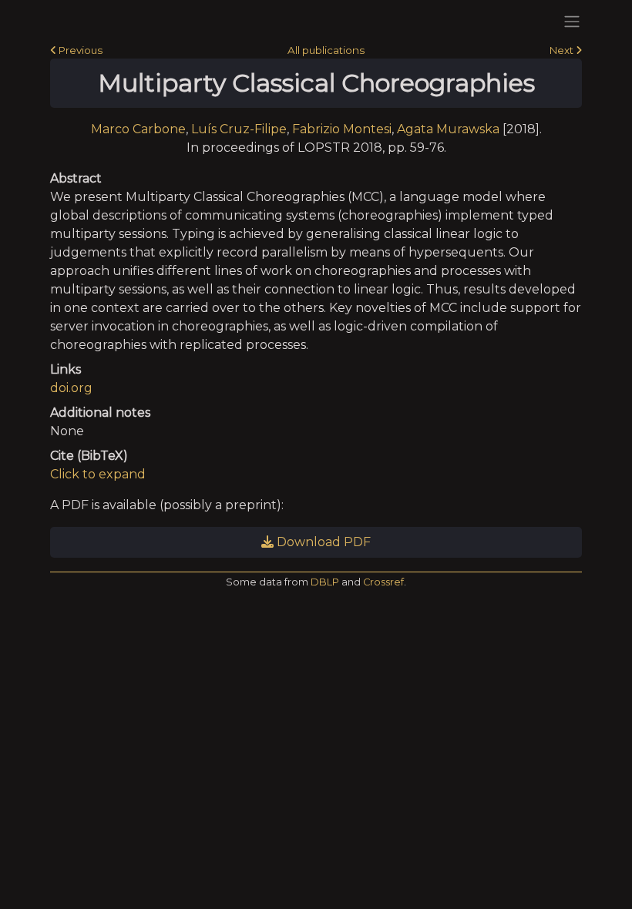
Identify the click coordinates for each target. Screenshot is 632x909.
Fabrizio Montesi (342, 129)
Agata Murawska (448, 129)
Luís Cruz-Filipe (239, 129)
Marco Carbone (138, 129)
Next (563, 50)
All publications (326, 50)
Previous (79, 50)
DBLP (325, 582)
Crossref (383, 582)
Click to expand (98, 474)
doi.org (71, 388)
